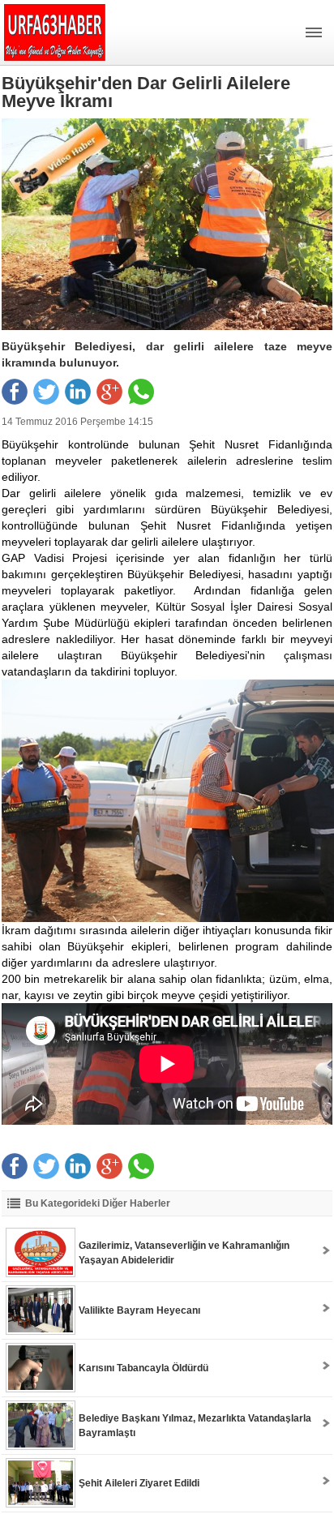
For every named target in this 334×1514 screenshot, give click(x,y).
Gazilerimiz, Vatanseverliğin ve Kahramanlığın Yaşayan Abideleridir (184, 1253)
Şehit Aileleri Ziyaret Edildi (139, 1483)
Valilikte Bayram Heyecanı (139, 1310)
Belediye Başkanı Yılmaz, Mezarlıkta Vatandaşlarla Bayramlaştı (195, 1426)
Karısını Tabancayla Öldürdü (143, 1368)
